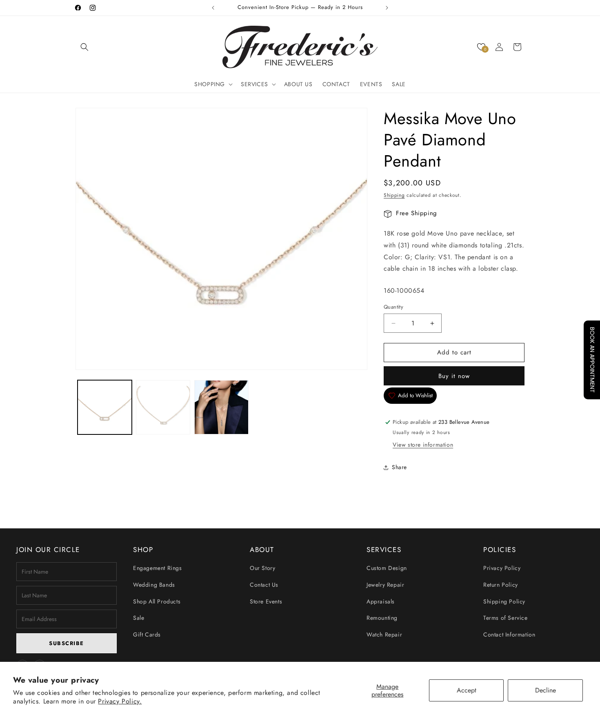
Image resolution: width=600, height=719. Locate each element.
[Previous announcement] (213, 8)
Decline (545, 690)
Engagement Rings (157, 568)
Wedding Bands (154, 585)
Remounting (382, 618)
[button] (84, 47)
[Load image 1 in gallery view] (105, 407)
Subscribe (66, 643)
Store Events (266, 601)
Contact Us (264, 585)
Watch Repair (384, 634)
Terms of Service (505, 618)
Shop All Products (156, 601)
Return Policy (500, 585)
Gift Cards (147, 634)
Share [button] (399, 467)
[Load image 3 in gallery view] (221, 407)
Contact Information (509, 634)
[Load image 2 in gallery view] (163, 407)
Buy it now (454, 376)
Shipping (394, 195)
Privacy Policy (501, 568)
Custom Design (387, 568)
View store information (423, 445)
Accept (466, 690)
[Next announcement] (387, 8)
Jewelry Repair (385, 585)
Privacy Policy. (120, 701)
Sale (138, 618)
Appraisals (381, 601)
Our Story (262, 568)
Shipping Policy (504, 601)
